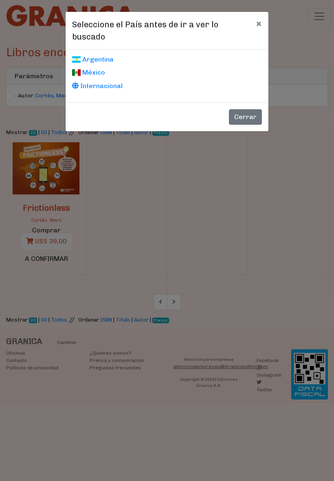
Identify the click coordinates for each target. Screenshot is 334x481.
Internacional (101, 86)
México (93, 72)
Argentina (97, 59)
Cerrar (245, 117)
